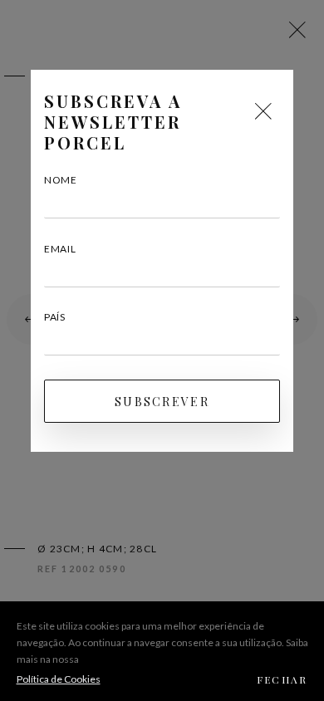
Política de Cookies (59, 679)
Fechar (282, 679)
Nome (60, 180)
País (55, 317)
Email (60, 249)
